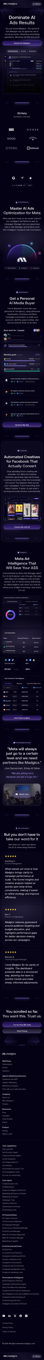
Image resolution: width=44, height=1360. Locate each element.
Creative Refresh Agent (11, 1156)
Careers (5, 1104)
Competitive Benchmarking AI (13, 1297)
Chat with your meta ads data (14, 1089)
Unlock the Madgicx (22, 43)
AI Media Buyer (8, 1187)
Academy (6, 1116)
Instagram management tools (13, 1269)
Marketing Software (10, 1197)
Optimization (7, 1064)
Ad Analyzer (7, 1165)
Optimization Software (11, 1207)
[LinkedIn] (9, 1315)
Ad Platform (7, 1249)
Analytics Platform (9, 1203)
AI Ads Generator (9, 1159)
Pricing (5, 1131)
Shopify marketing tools (11, 1259)
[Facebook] (20, 1315)
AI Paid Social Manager (11, 1231)
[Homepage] (22, 1053)
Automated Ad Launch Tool (13, 1169)
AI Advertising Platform (11, 1300)
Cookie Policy (7, 1323)
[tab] (12, 51)
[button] (37, 4)
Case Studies (7, 1119)
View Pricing (22, 1031)
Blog (4, 1112)
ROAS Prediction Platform (12, 1281)
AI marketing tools (9, 1210)
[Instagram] (26, 1315)
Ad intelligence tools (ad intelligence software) (20, 1294)
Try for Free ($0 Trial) (22, 1025)
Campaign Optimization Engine (14, 1284)
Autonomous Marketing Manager (15, 1228)
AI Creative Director (10, 1218)
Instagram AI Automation (12, 1263)
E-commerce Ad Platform (12, 1253)
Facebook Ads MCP (10, 1079)
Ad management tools (10, 1172)
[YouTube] (3, 1315)
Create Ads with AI (22, 527)
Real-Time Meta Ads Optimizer (14, 1287)
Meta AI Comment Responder (13, 1235)
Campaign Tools (8, 1200)
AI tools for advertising (11, 1175)
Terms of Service (9, 1332)
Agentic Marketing (9, 1082)
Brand (4, 1122)
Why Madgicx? (8, 1101)
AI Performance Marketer (12, 1221)
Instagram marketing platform (13, 1256)
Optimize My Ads (22, 425)
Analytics (6, 1071)
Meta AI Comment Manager (12, 1238)
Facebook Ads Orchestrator (13, 1266)
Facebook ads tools (10, 1184)
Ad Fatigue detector (10, 1162)
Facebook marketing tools (12, 1272)
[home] (9, 3)
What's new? (7, 1134)
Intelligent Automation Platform (14, 1304)
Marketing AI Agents (10, 1241)
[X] (15, 1315)
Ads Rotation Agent (10, 1152)
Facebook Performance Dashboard (16, 1291)
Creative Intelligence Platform (13, 1190)
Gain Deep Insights (22, 718)
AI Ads (4, 1068)
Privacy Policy (7, 1327)
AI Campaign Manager (10, 1225)
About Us (6, 1097)
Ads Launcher (7, 1149)
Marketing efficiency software (14, 1193)
